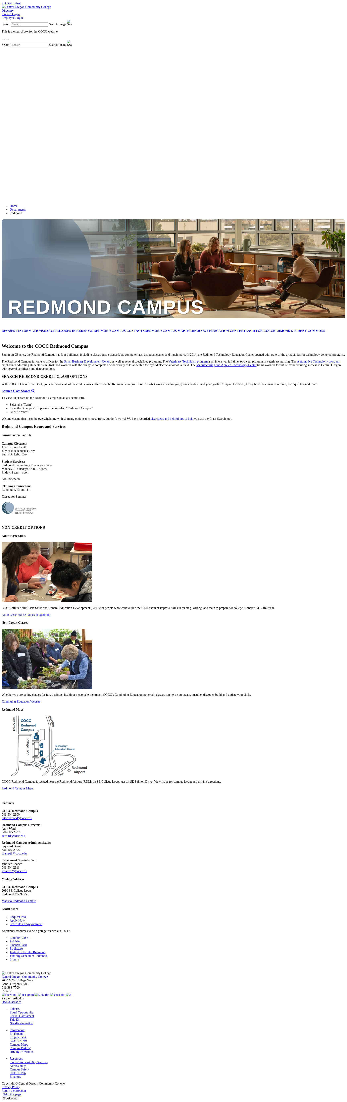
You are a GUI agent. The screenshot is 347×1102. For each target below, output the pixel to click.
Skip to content (11, 3)
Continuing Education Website (21, 701)
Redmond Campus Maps (17, 788)
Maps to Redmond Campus (19, 901)
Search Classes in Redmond (68, 330)
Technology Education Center (214, 330)
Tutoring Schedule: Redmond (28, 955)
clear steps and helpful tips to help (172, 418)
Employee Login (12, 17)
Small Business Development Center (87, 361)
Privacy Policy (11, 1087)
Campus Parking (20, 1048)
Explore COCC (20, 937)
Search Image (57, 24)
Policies (14, 1008)
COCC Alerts (18, 1041)
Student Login (11, 14)
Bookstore (16, 948)
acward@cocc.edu (13, 835)
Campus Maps (19, 1044)
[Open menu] (7, 39)
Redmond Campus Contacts (119, 330)
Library (14, 959)
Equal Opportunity (21, 1012)
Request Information (22, 330)
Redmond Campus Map (165, 330)
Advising (15, 941)
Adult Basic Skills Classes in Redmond (26, 614)
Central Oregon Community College (25, 976)
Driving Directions (21, 1051)
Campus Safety (19, 1069)
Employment (18, 1037)
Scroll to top (10, 1098)
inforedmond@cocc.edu (17, 818)
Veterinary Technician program (188, 361)
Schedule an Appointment (26, 924)
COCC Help (18, 1073)
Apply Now (17, 920)
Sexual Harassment (22, 1016)
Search (6, 24)
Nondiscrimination (21, 1023)
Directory (8, 10)
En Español (17, 1033)
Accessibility (18, 1065)
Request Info (18, 917)
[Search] (3, 39)
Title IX (14, 1019)
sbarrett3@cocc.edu (14, 853)
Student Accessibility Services (29, 1062)
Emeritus (15, 1076)
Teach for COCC (258, 330)
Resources (16, 1058)
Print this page (12, 1094)
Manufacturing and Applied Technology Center (226, 365)
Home (13, 206)
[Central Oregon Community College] (26, 7)
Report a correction (14, 1090)
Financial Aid (18, 945)
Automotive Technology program (318, 361)
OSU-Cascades (11, 1002)
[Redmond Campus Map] (47, 774)
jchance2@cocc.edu (14, 871)
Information (17, 1030)
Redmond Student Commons (299, 330)
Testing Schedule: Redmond (27, 952)
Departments (18, 209)
